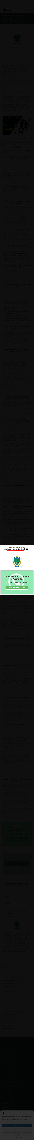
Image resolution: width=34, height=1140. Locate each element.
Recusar (17, 1129)
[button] (31, 1113)
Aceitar (17, 1125)
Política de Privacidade (20, 1137)
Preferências (17, 1134)
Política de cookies (12, 1137)
